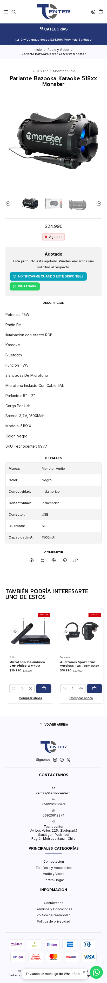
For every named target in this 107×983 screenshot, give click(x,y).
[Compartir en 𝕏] (42, 561)
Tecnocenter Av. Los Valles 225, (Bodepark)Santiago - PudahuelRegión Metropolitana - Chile (53, 832)
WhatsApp (27, 286)
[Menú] (6, 12)
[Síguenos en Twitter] (68, 760)
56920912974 (53, 815)
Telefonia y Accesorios (54, 868)
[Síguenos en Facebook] (61, 760)
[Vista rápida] (8, 631)
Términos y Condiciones (53, 909)
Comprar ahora (24, 698)
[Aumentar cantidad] (24, 688)
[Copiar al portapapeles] (75, 561)
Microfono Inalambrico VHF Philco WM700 (21, 664)
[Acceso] (93, 12)
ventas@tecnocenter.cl (53, 793)
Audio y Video (58, 49)
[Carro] (100, 12)
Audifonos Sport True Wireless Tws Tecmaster (73, 664)
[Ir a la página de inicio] (53, 11)
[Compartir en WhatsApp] (54, 561)
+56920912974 (54, 804)
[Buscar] (13, 12)
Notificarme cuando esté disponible (50, 276)
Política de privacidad (53, 921)
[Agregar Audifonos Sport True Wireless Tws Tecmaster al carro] (88, 688)
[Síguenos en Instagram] (55, 760)
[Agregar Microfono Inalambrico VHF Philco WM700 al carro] (37, 688)
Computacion (53, 861)
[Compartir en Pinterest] (65, 561)
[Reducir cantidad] (7, 688)
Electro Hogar (53, 880)
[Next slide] (98, 203)
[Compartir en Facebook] (32, 561)
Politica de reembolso (54, 915)
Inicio (38, 49)
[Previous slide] (9, 203)
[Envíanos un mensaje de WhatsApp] (96, 972)
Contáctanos (53, 903)
